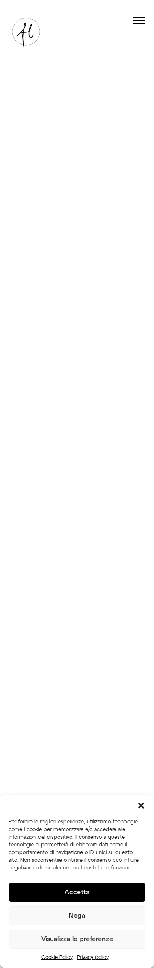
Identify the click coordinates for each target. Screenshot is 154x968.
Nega (77, 916)
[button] (141, 805)
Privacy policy (93, 957)
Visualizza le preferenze (77, 939)
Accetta (77, 892)
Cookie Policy (57, 957)
